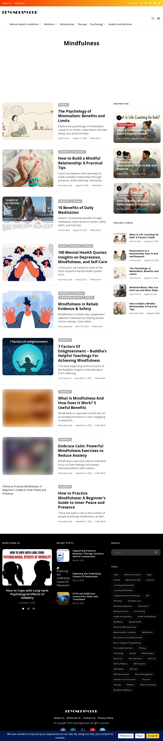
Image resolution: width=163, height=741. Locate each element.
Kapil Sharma (64, 138)
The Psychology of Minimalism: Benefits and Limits (81, 116)
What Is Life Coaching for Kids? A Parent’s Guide (134, 131)
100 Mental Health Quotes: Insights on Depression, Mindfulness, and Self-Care (82, 257)
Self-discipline (139, 663)
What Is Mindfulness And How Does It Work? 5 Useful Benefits (81, 403)
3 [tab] (34, 609)
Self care (133, 669)
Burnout (150, 580)
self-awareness (135, 658)
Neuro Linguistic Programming (127, 642)
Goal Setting (139, 611)
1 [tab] (23, 609)
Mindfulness (147, 632)
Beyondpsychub (65, 185)
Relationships (148, 653)
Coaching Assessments (123, 585)
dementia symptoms (122, 606)
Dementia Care (134, 601)
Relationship (67, 24)
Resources (118, 658)
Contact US (19, 3)
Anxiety (116, 580)
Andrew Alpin (64, 230)
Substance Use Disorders (124, 679)
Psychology (96, 24)
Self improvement (121, 674)
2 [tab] (28, 609)
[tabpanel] (27, 576)
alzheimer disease (132, 574)
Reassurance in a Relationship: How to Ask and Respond (136, 165)
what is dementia (148, 684)
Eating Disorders (120, 611)
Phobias (142, 648)
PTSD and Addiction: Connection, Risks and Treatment (85, 596)
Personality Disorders (123, 648)
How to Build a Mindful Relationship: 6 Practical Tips (80, 163)
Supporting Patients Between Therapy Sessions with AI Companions (88, 553)
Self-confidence (120, 663)
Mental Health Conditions (24, 24)
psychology (118, 653)
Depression (143, 606)
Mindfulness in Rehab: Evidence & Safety (78, 306)
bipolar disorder (133, 580)
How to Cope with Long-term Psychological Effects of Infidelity (27, 594)
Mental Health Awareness (124, 627)
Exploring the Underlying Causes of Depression (87, 575)
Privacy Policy (105, 717)
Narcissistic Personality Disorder (128, 637)
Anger (149, 574)
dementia (117, 601)
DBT (147, 595)
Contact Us (89, 717)
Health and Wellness (147, 616)
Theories (146, 679)
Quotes (132, 653)
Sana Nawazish (64, 378)
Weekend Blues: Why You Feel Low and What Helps (143, 289)
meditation (118, 621)
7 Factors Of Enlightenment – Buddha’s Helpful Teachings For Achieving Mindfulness (82, 353)
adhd (115, 574)
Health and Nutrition (120, 24)
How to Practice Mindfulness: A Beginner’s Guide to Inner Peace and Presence (82, 500)
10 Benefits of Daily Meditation (75, 210)
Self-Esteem (118, 669)
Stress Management (144, 674)
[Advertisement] (81, 78)
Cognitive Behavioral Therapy (126, 595)
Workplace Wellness (122, 690)
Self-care (152, 658)
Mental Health (135, 621)
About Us (6, 3)
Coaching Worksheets (123, 590)
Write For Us (74, 717)
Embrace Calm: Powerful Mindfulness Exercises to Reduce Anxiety (80, 450)
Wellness (49, 24)
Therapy (82, 24)
